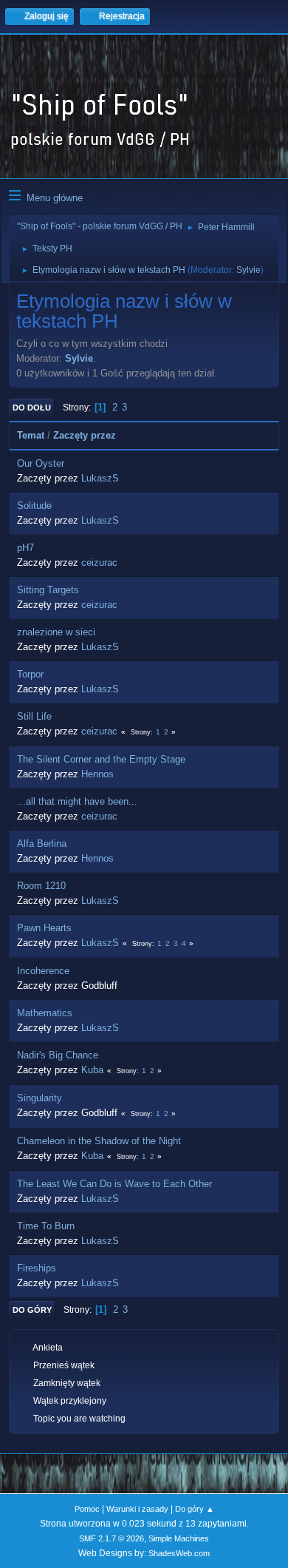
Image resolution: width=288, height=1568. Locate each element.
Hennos (97, 774)
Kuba (92, 1069)
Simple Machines (178, 1538)
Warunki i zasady (137, 1508)
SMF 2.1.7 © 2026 (111, 1538)
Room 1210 (41, 885)
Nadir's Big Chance (57, 1055)
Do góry (32, 1309)
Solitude (34, 505)
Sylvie (248, 270)
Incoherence (43, 970)
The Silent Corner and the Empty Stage (101, 759)
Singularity (39, 1098)
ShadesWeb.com (179, 1553)
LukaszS (100, 478)
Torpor (30, 674)
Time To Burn (46, 1225)
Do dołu (32, 407)
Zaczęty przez (84, 435)
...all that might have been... (77, 801)
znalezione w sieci (56, 632)
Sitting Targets (48, 589)
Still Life (34, 716)
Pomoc (87, 1508)
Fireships (36, 1268)
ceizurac (99, 562)
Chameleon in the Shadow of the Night (99, 1140)
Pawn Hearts (44, 927)
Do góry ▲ (194, 1508)
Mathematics (44, 1012)
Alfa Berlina (41, 843)
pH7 (25, 547)
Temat (30, 435)
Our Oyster (40, 463)
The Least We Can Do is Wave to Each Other (114, 1183)
